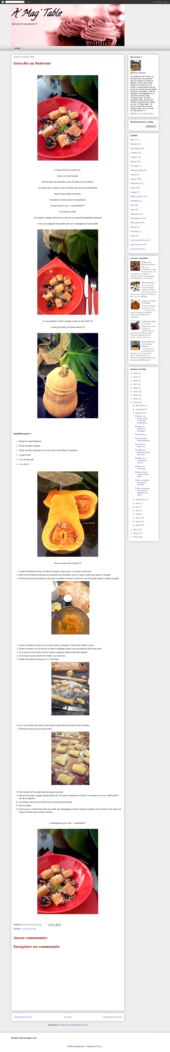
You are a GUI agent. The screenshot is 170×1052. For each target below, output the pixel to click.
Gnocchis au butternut (140, 445)
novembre (140, 409)
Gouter (133, 179)
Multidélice (134, 201)
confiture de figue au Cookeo (148, 322)
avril (138, 514)
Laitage (133, 192)
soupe (133, 236)
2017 (135, 530)
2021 (135, 391)
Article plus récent (23, 1016)
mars (138, 518)
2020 (135, 395)
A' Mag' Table (36, 14)
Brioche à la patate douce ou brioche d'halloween (141, 419)
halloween (134, 183)
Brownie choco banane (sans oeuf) (142, 474)
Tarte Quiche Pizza (138, 240)
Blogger (99, 1046)
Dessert (133, 161)
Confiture (134, 153)
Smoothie (134, 231)
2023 (135, 384)
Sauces (133, 227)
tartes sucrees (136, 244)
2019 (135, 399)
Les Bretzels (140, 434)
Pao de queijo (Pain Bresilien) (142, 439)
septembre (140, 499)
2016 (135, 533)
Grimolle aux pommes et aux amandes (142, 452)
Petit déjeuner (136, 218)
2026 (135, 373)
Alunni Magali (139, 73)
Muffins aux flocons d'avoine (148, 263)
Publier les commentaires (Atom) (74, 1025)
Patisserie (134, 214)
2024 (135, 381)
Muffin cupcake (136, 196)
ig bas (24, 929)
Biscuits (133, 144)
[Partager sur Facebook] (57, 924)
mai (137, 510)
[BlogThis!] (52, 924)
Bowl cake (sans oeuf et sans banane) (148, 344)
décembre (140, 405)
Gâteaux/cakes (136, 170)
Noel (132, 205)
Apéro (132, 140)
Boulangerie (135, 148)
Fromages (134, 166)
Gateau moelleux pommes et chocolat (142, 482)
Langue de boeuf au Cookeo (148, 302)
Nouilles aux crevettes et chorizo (141, 460)
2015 (135, 537)
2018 (135, 402)
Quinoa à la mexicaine (140, 467)
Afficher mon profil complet (141, 114)
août (138, 503)
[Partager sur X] (54, 924)
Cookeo (133, 157)
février (138, 521)
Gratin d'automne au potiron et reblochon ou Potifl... (142, 491)
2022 (135, 388)
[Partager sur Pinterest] (59, 924)
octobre (139, 413)
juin (137, 507)
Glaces (133, 174)
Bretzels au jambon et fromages (140, 428)
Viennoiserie (135, 249)
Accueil (17, 48)
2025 (135, 377)
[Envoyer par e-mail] (49, 924)
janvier (139, 525)
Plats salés (32, 929)
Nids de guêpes (148, 283)
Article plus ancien (112, 1016)
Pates (132, 210)
